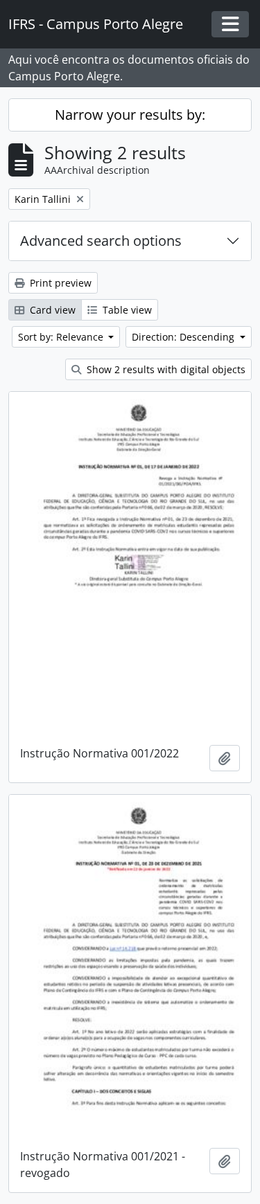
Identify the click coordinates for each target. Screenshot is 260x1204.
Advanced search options (101, 240)
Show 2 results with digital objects (164, 369)
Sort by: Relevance (62, 336)
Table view (126, 309)
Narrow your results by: (130, 114)
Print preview (59, 282)
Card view (51, 309)
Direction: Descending (184, 336)
